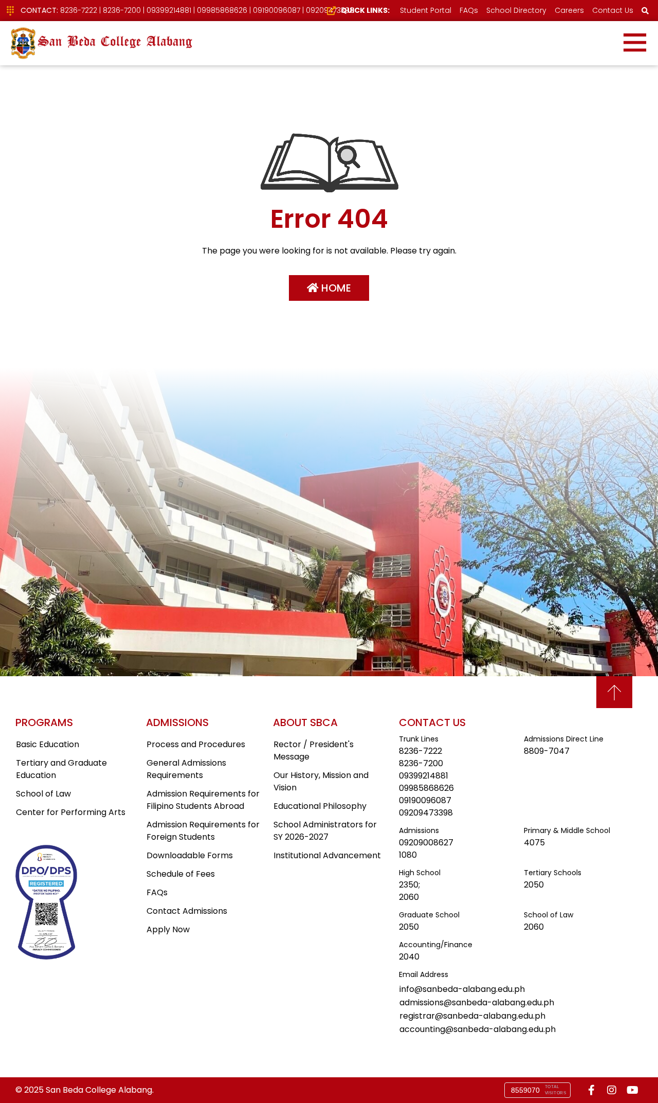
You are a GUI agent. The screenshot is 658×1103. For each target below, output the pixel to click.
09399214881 (169, 10)
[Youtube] (632, 1090)
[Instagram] (611, 1090)
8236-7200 (122, 10)
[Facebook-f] (591, 1090)
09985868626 (222, 10)
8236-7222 (78, 10)
